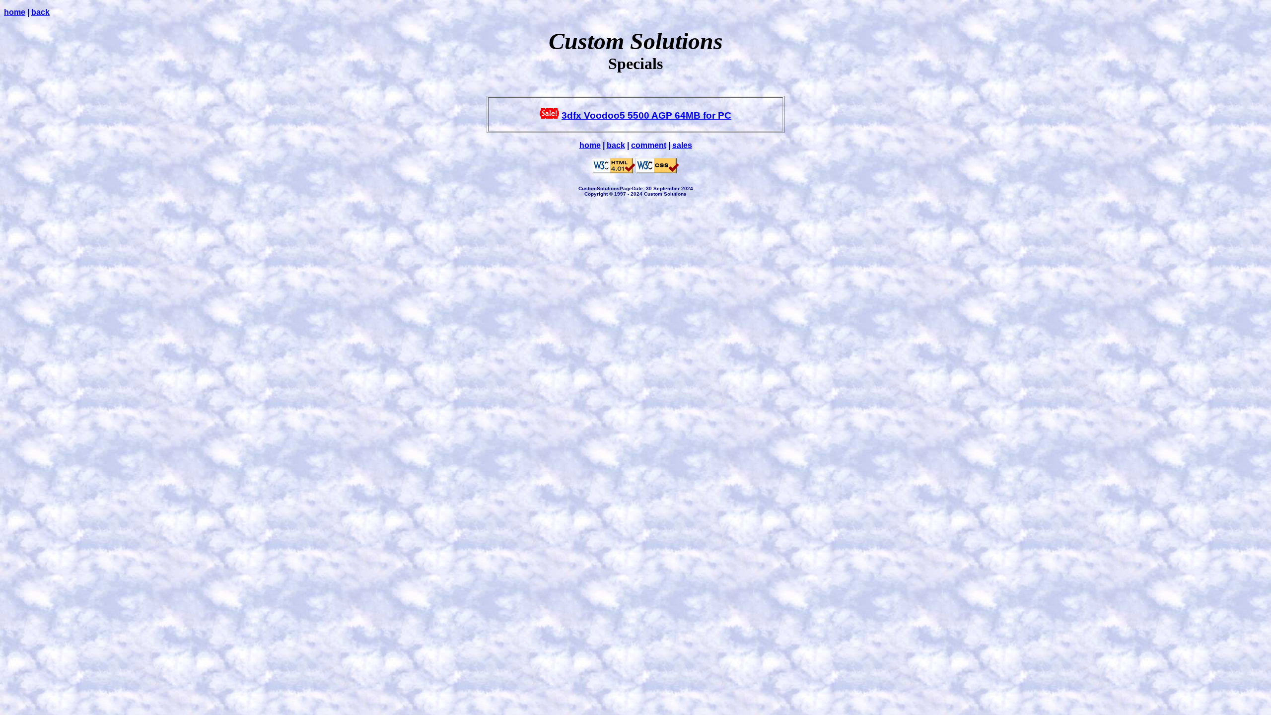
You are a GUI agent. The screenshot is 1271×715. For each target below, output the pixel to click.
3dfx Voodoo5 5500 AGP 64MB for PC (646, 115)
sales (682, 145)
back (40, 12)
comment (648, 145)
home (14, 12)
